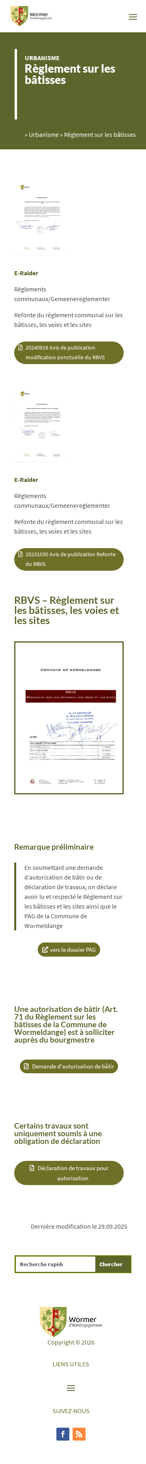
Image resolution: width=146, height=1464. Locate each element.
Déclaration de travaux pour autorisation (73, 1173)
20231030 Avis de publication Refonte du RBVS (71, 559)
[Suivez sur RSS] (79, 1434)
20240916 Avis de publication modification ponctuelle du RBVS (65, 352)
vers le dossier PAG (73, 949)
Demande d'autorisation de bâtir (73, 1066)
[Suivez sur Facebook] (62, 1434)
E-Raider (26, 273)
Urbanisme (42, 58)
